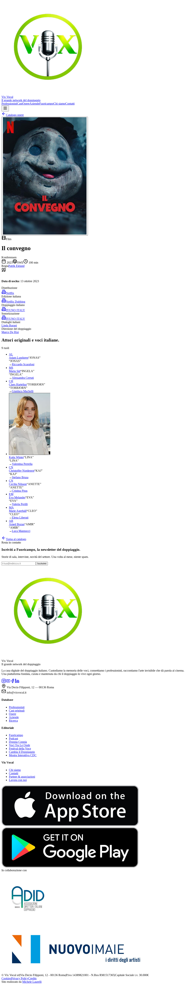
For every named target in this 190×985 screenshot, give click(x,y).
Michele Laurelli (32, 981)
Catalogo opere (15, 115)
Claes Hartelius (18, 384)
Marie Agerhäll (18, 510)
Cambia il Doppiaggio (22, 751)
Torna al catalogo (16, 539)
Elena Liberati (20, 517)
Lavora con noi (18, 780)
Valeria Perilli (20, 504)
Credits (32, 978)
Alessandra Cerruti (23, 377)
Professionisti (9, 103)
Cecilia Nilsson (18, 484)
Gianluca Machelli (22, 391)
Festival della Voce (20, 748)
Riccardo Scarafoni (23, 364)
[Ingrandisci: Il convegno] (44, 176)
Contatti (70, 103)
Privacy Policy (19, 978)
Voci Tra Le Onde (19, 745)
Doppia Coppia (18, 741)
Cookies (6, 978)
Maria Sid (14, 371)
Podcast (13, 738)
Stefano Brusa (20, 477)
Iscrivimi (41, 563)
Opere (26, 103)
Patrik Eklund (16, 265)
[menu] (5, 108)
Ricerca (13, 720)
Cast (19, 103)
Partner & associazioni (22, 776)
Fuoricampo (46, 103)
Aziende (34, 103)
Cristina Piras (19, 490)
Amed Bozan (16, 524)
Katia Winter (16, 457)
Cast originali (16, 710)
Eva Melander (17, 497)
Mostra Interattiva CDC (23, 755)
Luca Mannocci (21, 531)
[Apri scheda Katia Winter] (29, 453)
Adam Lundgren (18, 357)
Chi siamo (59, 103)
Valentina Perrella (22, 464)
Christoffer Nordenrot (21, 470)
